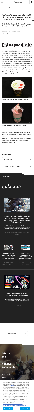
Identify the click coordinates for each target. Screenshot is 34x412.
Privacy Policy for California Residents (13, 404)
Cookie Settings (8, 408)
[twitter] (33, 18)
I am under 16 (25, 408)
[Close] (31, 383)
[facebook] (33, 21)
